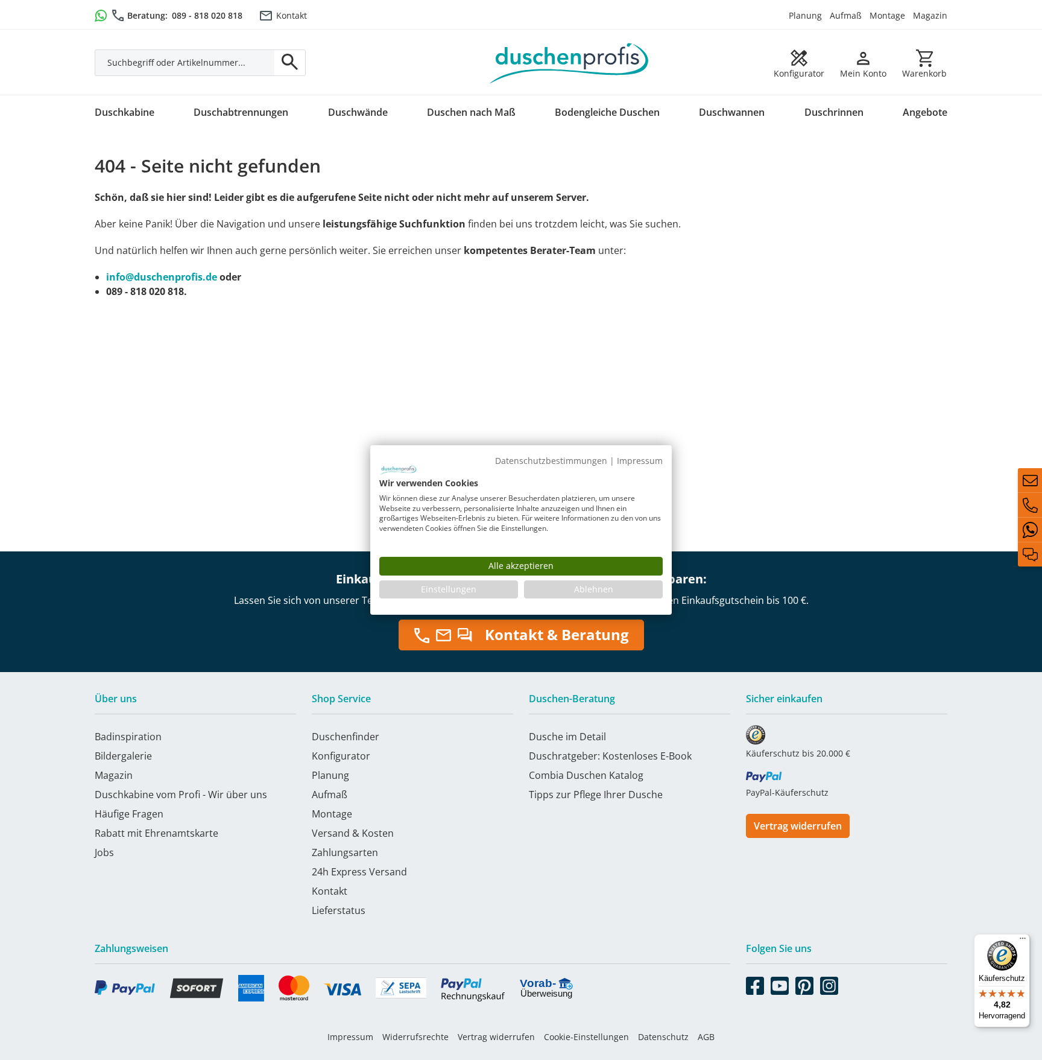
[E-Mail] (1030, 480)
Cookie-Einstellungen (586, 1037)
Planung (805, 15)
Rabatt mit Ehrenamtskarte (156, 833)
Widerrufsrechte (415, 1037)
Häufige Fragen (129, 813)
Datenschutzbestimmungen (551, 460)
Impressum (350, 1037)
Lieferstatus (338, 910)
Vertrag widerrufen (798, 826)
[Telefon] (1030, 505)
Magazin (930, 15)
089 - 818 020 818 (207, 15)
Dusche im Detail (567, 736)
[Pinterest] (804, 983)
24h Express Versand (359, 871)
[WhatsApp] (1030, 530)
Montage (887, 15)
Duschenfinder (345, 736)
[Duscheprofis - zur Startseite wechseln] (569, 62)
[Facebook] (755, 983)
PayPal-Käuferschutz (787, 792)
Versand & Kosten (353, 833)
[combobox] (185, 62)
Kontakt (291, 15)
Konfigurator (341, 756)
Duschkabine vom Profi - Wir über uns (181, 794)
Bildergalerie (123, 756)
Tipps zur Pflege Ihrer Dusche (596, 794)
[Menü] (1022, 941)
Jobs (104, 852)
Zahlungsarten (345, 852)
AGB (706, 1037)
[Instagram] (829, 983)
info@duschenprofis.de (161, 277)
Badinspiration (128, 736)
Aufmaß (846, 15)
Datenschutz (663, 1037)
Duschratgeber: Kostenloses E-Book (610, 756)
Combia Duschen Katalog (586, 775)
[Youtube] (780, 983)
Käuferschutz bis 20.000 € (798, 753)
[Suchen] (290, 62)
